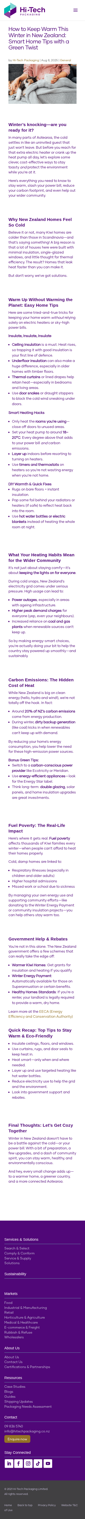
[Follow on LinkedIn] (9, 1463)
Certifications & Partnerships (27, 1367)
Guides (9, 1396)
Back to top (25, 1505)
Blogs (8, 1391)
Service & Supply (17, 1258)
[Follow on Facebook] (18, 1463)
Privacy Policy (47, 1505)
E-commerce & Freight (22, 1327)
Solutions (12, 1263)
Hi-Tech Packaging (26, 60)
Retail (9, 1312)
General (65, 60)
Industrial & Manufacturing (25, 1307)
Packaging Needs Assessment (28, 1406)
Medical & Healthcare (21, 1322)
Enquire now (17, 1439)
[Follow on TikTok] (38, 1463)
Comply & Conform (19, 1253)
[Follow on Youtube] (48, 1463)
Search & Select (17, 1248)
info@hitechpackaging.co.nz (27, 1431)
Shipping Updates (18, 1401)
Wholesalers (14, 1337)
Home (8, 1505)
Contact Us (13, 1362)
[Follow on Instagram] (28, 1463)
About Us (11, 1357)
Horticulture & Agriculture (24, 1317)
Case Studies (14, 1386)
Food (8, 1302)
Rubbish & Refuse (18, 1332)
